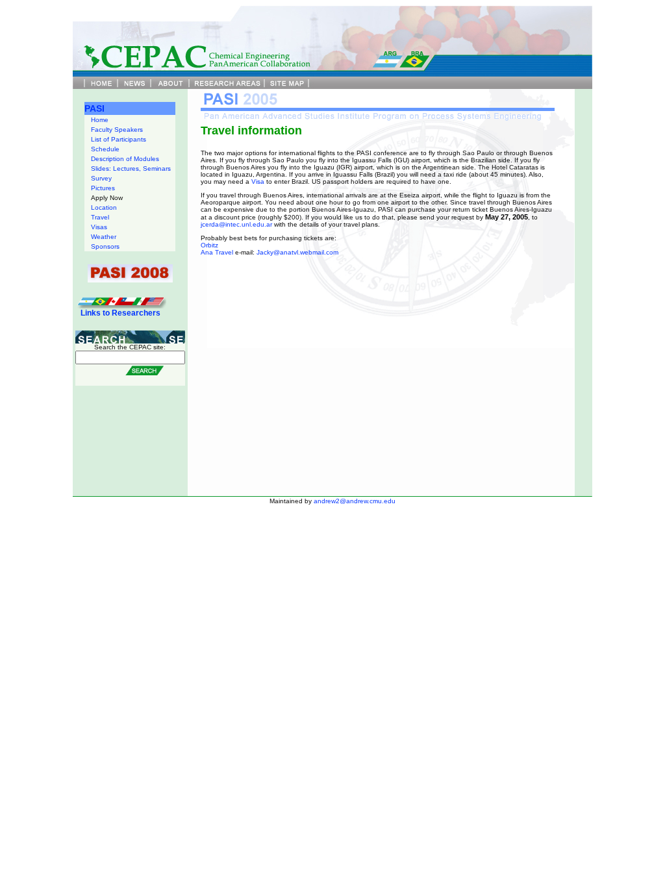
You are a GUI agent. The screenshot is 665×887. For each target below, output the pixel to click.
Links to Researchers (120, 313)
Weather (103, 236)
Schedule (105, 149)
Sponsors (105, 246)
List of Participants (118, 139)
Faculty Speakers (117, 129)
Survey (101, 178)
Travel (100, 217)
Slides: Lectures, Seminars (131, 168)
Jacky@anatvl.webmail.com (297, 252)
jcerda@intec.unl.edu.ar (237, 224)
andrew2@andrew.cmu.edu (354, 501)
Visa (257, 181)
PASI (94, 108)
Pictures (103, 188)
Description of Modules (125, 158)
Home (99, 119)
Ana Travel (217, 252)
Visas (99, 227)
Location (104, 207)
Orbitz (209, 245)
